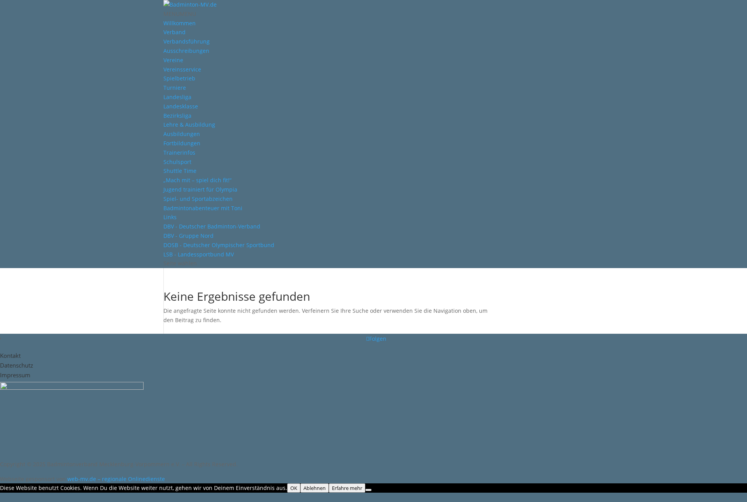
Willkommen (179, 23)
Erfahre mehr (347, 488)
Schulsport (177, 162)
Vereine (173, 60)
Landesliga (177, 97)
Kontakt (10, 355)
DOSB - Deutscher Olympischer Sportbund (218, 245)
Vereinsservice (182, 69)
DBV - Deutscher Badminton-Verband (211, 226)
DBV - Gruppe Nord (188, 235)
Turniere (174, 87)
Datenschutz (16, 365)
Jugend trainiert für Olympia (200, 189)
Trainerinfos (179, 152)
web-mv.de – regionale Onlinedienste (116, 479)
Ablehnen (314, 488)
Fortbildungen (181, 143)
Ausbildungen (181, 134)
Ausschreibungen (186, 50)
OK (293, 488)
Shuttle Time (179, 170)
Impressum (15, 375)
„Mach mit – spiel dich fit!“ (197, 180)
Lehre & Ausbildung (189, 124)
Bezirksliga (177, 115)
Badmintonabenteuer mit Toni (202, 208)
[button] (179, 13)
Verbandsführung (186, 41)
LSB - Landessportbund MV (198, 254)
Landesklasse (180, 106)
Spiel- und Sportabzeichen (198, 198)
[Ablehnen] (368, 490)
